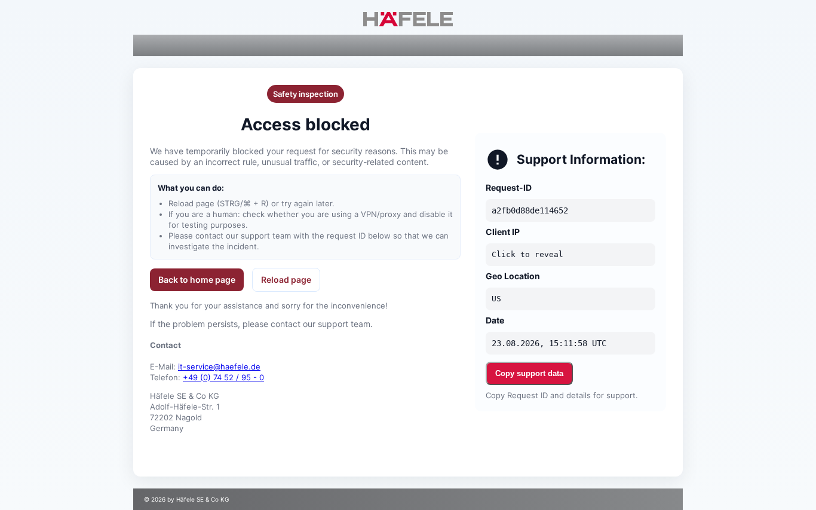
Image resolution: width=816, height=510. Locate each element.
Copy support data (529, 373)
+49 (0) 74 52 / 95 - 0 (223, 377)
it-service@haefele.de (219, 366)
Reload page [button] (286, 279)
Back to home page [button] (196, 279)
